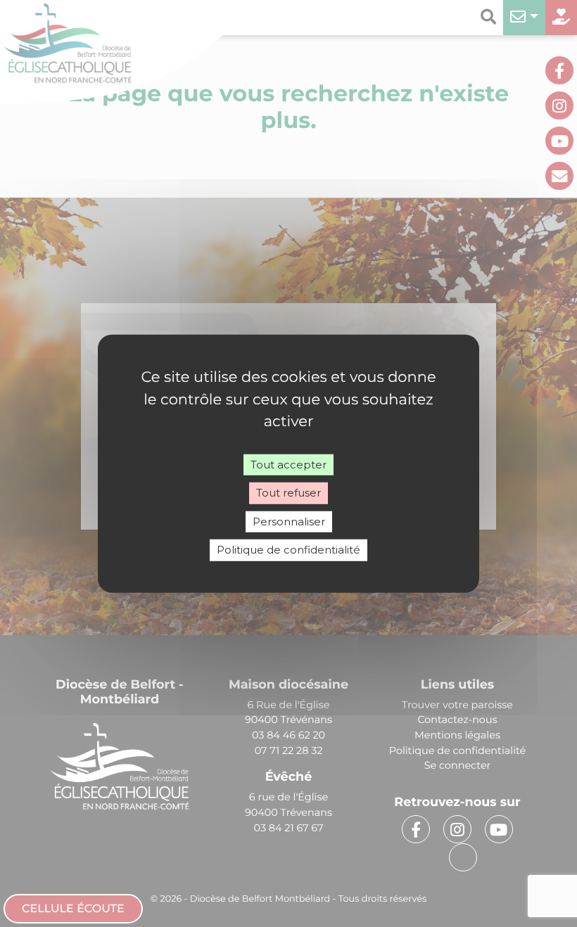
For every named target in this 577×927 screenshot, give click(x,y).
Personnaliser (289, 521)
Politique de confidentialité (288, 549)
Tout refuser (288, 492)
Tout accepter (288, 464)
